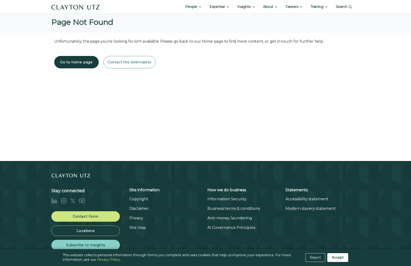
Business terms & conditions (233, 208)
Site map (137, 227)
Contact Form (85, 216)
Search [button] (342, 7)
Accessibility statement (306, 199)
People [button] (191, 7)
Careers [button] (292, 7)
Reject (315, 257)
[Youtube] (83, 201)
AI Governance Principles (231, 227)
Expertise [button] (218, 7)
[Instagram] (65, 201)
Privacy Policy (108, 259)
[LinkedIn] (56, 201)
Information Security (227, 199)
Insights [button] (244, 7)
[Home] (75, 6)
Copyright (138, 199)
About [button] (268, 7)
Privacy (136, 218)
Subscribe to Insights (85, 245)
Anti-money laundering (229, 218)
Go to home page (76, 62)
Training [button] (317, 7)
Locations (85, 231)
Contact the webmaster (130, 62)
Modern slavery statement (310, 208)
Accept (338, 257)
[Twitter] (74, 201)
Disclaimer (139, 208)
